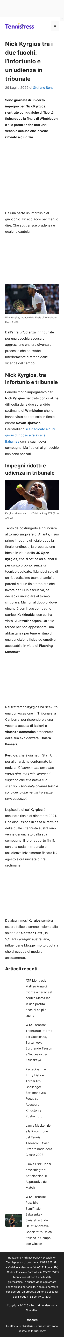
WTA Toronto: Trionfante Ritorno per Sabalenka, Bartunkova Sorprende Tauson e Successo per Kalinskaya (39, 1042)
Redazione (14, 1257)
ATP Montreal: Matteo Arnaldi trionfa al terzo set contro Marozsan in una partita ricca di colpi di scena (39, 998)
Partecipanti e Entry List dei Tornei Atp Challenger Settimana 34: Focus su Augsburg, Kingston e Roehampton (36, 1092)
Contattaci (32, 1310)
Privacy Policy (32, 1257)
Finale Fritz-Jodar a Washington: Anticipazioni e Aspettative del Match (38, 1175)
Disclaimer (49, 1257)
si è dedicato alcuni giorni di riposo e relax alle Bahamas (30, 435)
